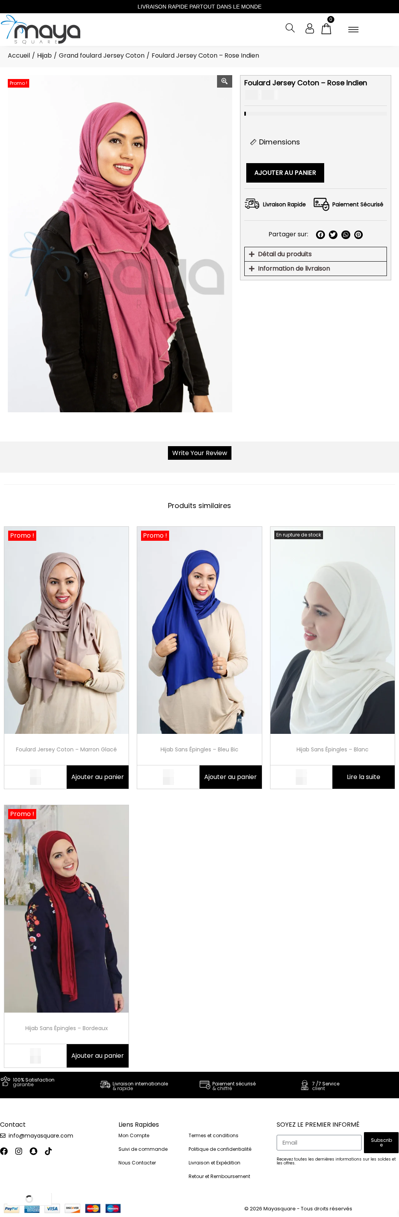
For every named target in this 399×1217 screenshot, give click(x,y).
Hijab (44, 55)
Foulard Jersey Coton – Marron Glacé (66, 749)
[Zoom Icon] (225, 81)
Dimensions (279, 142)
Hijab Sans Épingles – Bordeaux (66, 1028)
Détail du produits (285, 254)
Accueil (19, 55)
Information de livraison (294, 268)
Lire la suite (363, 776)
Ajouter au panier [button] (97, 776)
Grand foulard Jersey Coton (102, 55)
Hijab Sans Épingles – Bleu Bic (199, 749)
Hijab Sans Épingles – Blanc (333, 749)
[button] (320, 234)
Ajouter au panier (285, 172)
